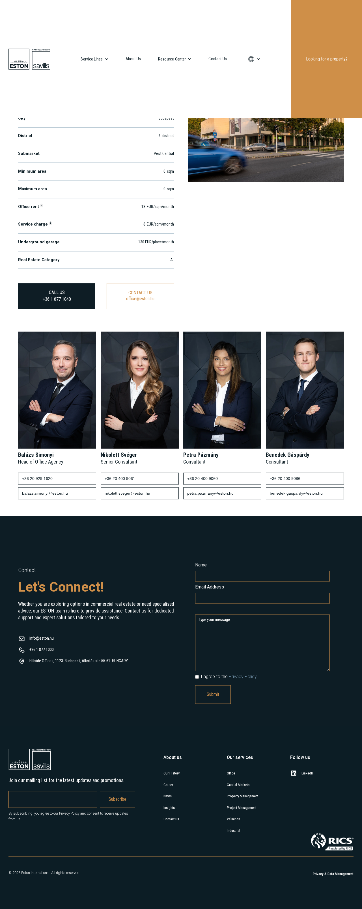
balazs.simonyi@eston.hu (45, 531)
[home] (29, 59)
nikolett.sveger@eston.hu (127, 531)
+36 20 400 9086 (285, 516)
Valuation (233, 856)
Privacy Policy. (243, 714)
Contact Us (217, 59)
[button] (94, 59)
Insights (169, 845)
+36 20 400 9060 (202, 516)
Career (168, 822)
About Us (133, 59)
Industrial (233, 868)
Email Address (209, 624)
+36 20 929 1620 (37, 516)
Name (201, 602)
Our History (171, 811)
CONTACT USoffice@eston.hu (140, 333)
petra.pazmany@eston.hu (210, 531)
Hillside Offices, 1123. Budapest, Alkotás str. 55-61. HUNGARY (78, 698)
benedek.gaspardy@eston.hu (296, 531)
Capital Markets (238, 822)
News (167, 834)
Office (231, 811)
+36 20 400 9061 (120, 516)
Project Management (241, 845)
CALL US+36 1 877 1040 (57, 333)
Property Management (242, 834)
